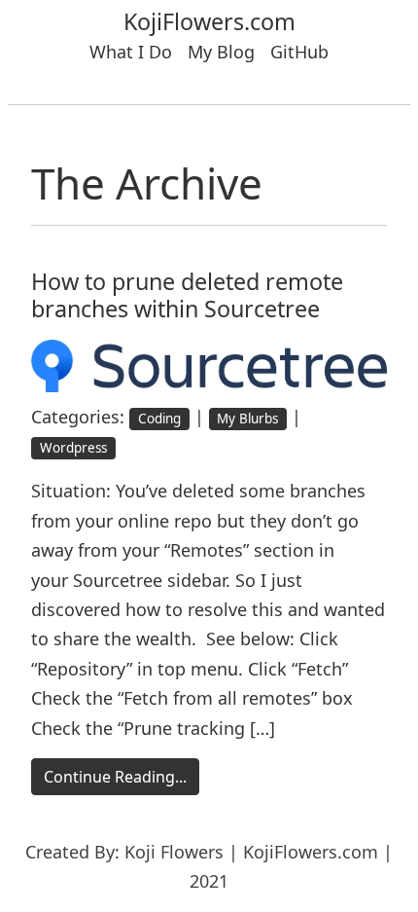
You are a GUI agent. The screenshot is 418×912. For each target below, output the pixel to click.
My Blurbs (247, 418)
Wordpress (73, 447)
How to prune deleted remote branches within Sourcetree (187, 295)
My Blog (221, 51)
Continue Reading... (115, 776)
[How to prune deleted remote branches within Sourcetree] (209, 364)
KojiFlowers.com (209, 21)
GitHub (299, 51)
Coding (159, 418)
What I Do (130, 51)
